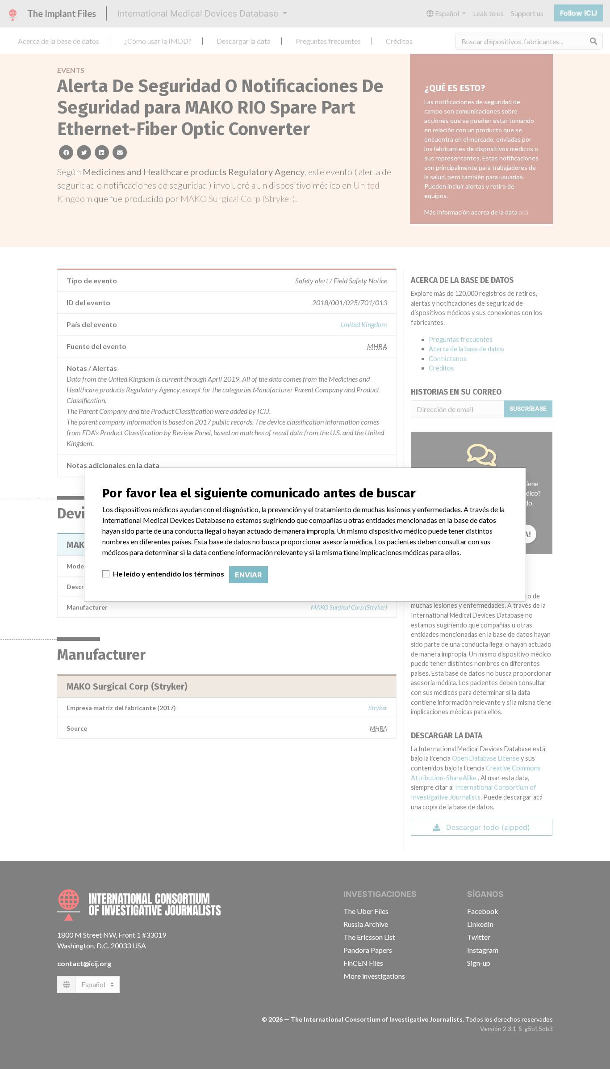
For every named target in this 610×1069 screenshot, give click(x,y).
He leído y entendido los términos (168, 573)
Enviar (248, 574)
